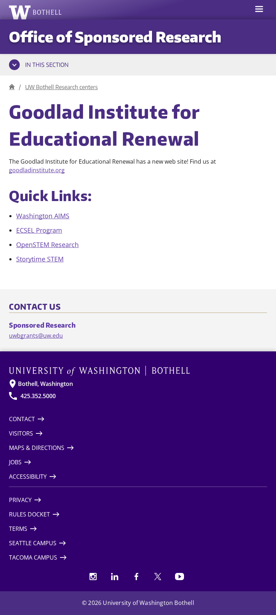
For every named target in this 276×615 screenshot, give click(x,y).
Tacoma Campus (33, 557)
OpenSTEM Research (47, 244)
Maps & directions (36, 448)
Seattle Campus (32, 543)
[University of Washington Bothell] (35, 12)
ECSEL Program (39, 230)
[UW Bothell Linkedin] (115, 577)
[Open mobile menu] (259, 10)
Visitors (21, 433)
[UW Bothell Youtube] (179, 577)
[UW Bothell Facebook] (136, 577)
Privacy (20, 500)
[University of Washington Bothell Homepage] (138, 371)
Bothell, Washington (45, 383)
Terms (18, 529)
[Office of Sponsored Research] (12, 87)
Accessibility (28, 476)
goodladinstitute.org (37, 170)
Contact (22, 419)
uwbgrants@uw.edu (36, 336)
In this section (47, 64)
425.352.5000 (38, 396)
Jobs (15, 462)
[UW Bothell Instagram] (93, 577)
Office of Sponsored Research (115, 37)
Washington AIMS (42, 215)
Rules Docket (29, 514)
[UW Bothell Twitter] (158, 577)
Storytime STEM (40, 259)
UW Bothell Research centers (61, 87)
